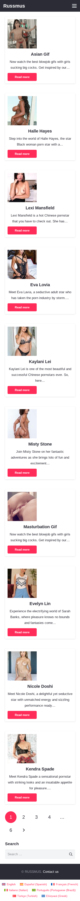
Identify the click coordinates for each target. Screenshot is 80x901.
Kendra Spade (40, 769)
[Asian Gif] (22, 22)
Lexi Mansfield (40, 207)
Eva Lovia (40, 284)
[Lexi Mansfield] (22, 176)
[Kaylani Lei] (22, 329)
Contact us (51, 872)
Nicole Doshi (40, 686)
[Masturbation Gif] (22, 495)
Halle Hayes (40, 131)
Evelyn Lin (40, 603)
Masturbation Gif (40, 526)
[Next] (24, 830)
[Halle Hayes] (22, 99)
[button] (74, 6)
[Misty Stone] (22, 412)
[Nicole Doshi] (22, 654)
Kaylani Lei (40, 361)
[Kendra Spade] (22, 737)
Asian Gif (40, 54)
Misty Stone (40, 444)
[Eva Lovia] (22, 252)
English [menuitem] (11, 884)
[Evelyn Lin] (22, 571)
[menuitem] (9, 884)
